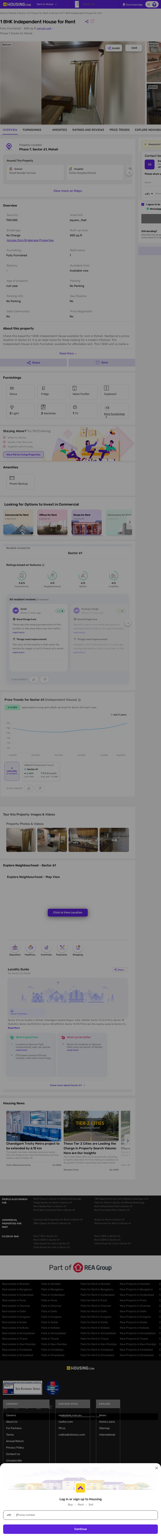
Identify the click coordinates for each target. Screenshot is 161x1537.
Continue (80, 1529)
